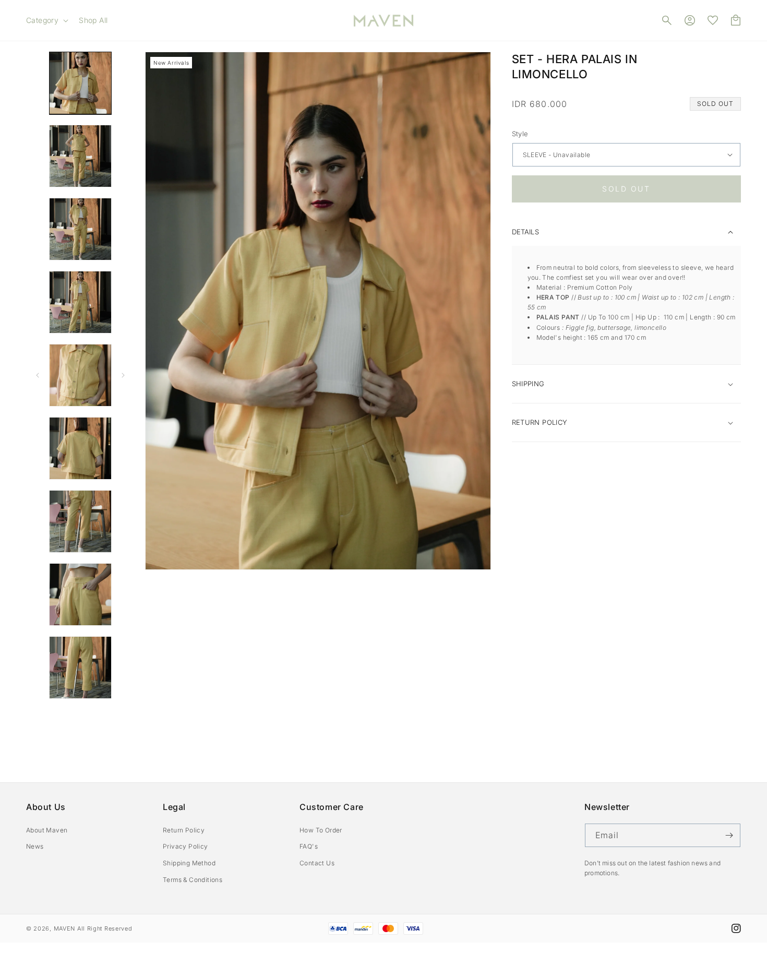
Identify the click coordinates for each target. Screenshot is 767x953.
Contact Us (316, 863)
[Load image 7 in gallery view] (80, 448)
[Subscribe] (728, 835)
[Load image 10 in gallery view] (80, 667)
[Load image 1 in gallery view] (80, 83)
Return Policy (184, 830)
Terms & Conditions (192, 880)
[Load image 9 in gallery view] (80, 594)
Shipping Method (189, 863)
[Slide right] (123, 375)
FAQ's (308, 846)
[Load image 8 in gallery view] (80, 521)
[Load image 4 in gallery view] (80, 229)
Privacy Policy (185, 846)
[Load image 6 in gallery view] (80, 375)
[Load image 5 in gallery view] (80, 302)
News (35, 846)
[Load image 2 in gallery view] (80, 156)
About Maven (46, 830)
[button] (46, 20)
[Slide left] (37, 375)
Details (525, 232)
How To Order (320, 830)
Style (520, 133)
